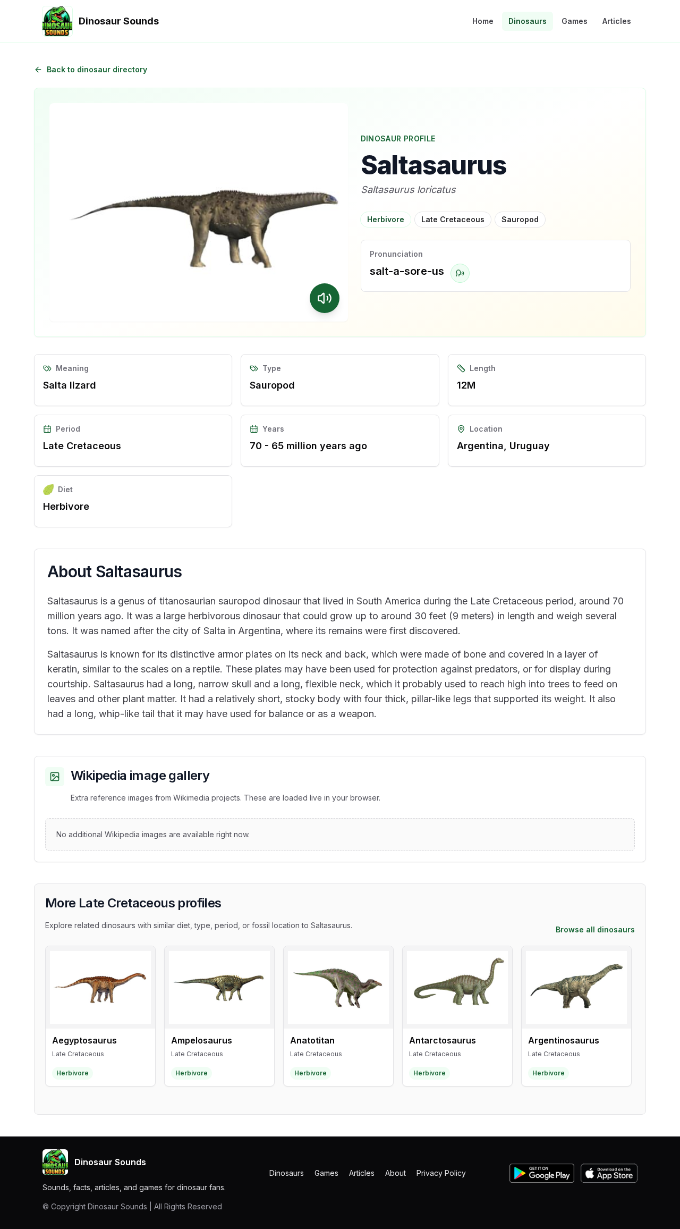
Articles (616, 21)
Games (575, 21)
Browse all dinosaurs (595, 929)
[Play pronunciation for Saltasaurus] (460, 273)
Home (483, 21)
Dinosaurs (527, 21)
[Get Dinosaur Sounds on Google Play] (541, 1173)
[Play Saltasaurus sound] (324, 298)
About (395, 1172)
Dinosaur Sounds (110, 1162)
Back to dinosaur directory (97, 69)
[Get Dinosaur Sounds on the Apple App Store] (609, 1173)
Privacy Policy (441, 1172)
